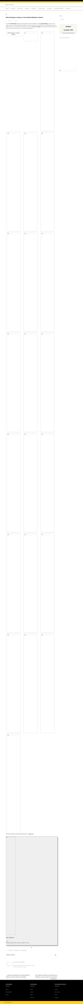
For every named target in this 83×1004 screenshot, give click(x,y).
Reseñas (27, 8)
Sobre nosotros (57, 991)
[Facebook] (43, 955)
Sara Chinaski (10, 937)
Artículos (20, 8)
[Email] (56, 955)
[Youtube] (77, 1002)
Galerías (49, 8)
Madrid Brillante (17, 950)
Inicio (7, 8)
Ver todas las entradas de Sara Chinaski (20, 966)
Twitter (56, 994)
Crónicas (33, 8)
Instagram (56, 997)
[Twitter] (45, 955)
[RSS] (53, 955)
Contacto (68, 8)
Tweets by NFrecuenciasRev (64, 37)
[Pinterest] (48, 955)
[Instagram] (75, 1002)
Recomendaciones (59, 8)
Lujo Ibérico (10, 950)
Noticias (13, 8)
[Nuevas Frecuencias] (10, 4)
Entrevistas (41, 8)
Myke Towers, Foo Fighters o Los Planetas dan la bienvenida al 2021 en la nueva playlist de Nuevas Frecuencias (46, 977)
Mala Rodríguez (24, 950)
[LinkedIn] (51, 955)
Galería (15, 20)
